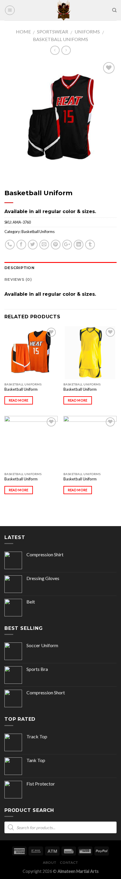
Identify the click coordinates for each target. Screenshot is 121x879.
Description (19, 268)
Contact (69, 862)
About (49, 862)
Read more (18, 400)
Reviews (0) (18, 279)
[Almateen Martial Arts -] (63, 10)
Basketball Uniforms (60, 39)
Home (23, 31)
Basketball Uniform (21, 389)
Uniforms (87, 31)
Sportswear (52, 31)
